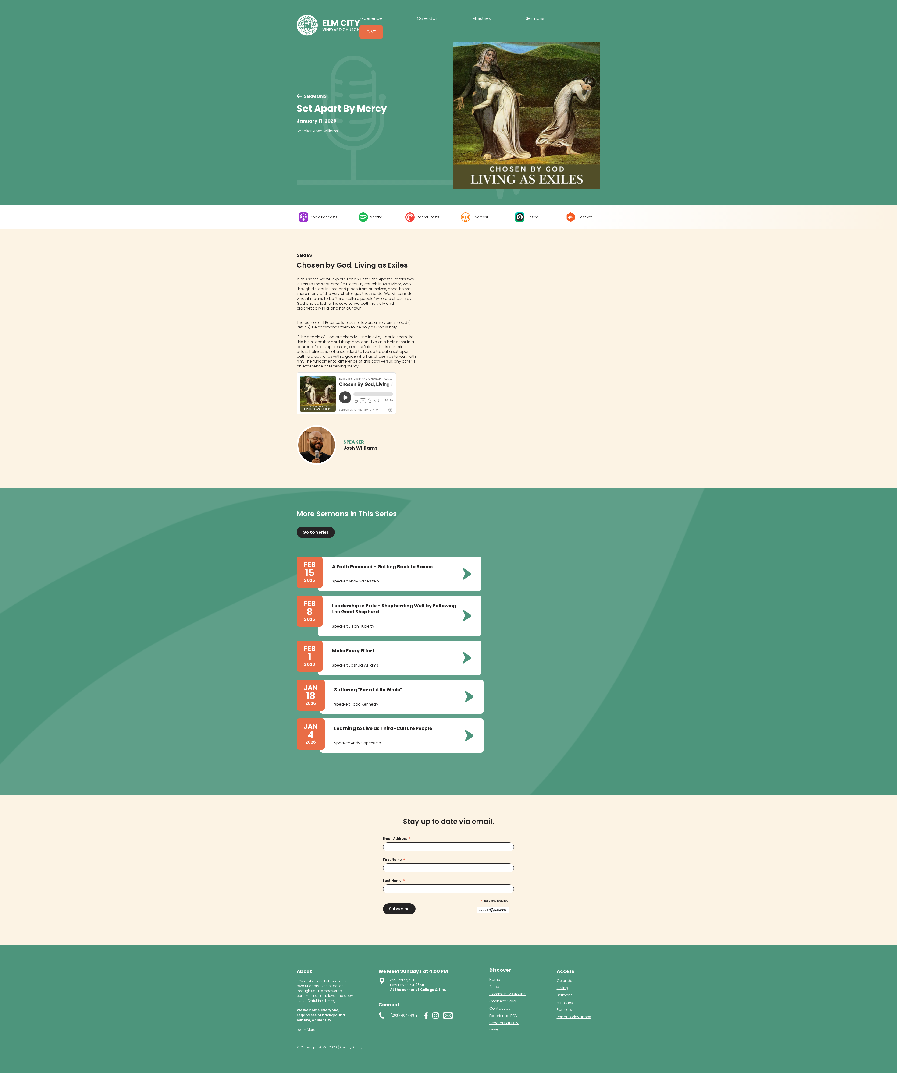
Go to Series (316, 532)
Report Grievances (574, 1017)
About (495, 987)
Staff (493, 1030)
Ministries (565, 1002)
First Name (394, 860)
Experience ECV (503, 1016)
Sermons (565, 995)
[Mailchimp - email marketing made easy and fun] (493, 909)
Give (371, 32)
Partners (564, 1010)
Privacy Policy (350, 1047)
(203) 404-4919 (403, 1015)
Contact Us (499, 1008)
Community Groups (507, 994)
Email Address (397, 839)
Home (494, 979)
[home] (328, 25)
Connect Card (502, 1001)
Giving (562, 988)
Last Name (394, 881)
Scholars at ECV (504, 1023)
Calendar (565, 981)
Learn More (306, 1029)
